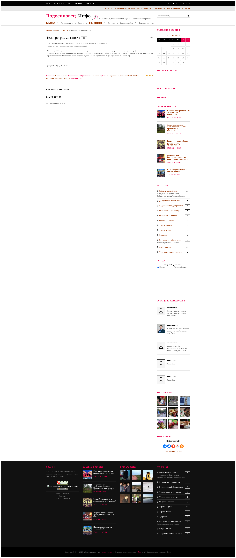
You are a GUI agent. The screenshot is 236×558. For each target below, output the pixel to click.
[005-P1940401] (162, 401)
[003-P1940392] (173, 401)
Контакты (90, 3)
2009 (56, 30)
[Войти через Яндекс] (173, 446)
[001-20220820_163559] (162, 412)
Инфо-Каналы (60, 76)
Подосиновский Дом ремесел (171, 206)
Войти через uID (173, 441)
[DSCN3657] (125, 487)
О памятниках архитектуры (170, 211)
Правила (78, 3)
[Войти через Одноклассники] (182, 446)
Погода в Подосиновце (172, 265)
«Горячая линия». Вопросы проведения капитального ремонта (177, 157)
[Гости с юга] (148, 487)
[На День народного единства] (162, 424)
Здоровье (163, 235)
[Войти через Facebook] (169, 446)
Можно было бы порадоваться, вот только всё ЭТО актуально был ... (177, 347)
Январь (62, 30)
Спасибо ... (171, 362)
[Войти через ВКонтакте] (165, 446)
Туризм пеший (165, 230)
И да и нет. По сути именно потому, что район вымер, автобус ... (178, 329)
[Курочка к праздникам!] (185, 412)
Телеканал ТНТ (126, 76)
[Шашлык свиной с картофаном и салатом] (173, 412)
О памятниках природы (168, 215)
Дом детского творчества (169, 201)
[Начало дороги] (136, 475)
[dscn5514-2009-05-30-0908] (125, 475)
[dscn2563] (136, 498)
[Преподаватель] (125, 498)
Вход (48, 3)
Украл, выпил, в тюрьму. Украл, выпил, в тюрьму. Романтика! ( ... (176, 312)
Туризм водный (165, 225)
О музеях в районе (166, 220)
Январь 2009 (173, 35)
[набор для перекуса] (185, 424)
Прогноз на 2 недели (180, 267)
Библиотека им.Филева (168, 191)
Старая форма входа (173, 451)
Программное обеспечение (170, 240)
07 (68, 30)
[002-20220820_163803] (185, 401)
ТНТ (71, 66)
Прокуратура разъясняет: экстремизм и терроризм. (120, 8)
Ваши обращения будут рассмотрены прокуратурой (177, 143)
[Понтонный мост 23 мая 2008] (148, 498)
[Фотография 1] (136, 487)
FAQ (69, 3)
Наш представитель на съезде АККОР (177, 170)
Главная (49, 30)
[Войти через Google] (177, 446)
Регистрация (59, 3)
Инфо (68, 16)
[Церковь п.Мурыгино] (148, 475)
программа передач (62, 78)
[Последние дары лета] (173, 424)
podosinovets (96, 76)
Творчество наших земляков (170, 252)
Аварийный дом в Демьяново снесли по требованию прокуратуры (175, 8)
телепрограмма (113, 76)
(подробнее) (107, 552)
